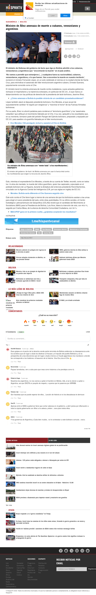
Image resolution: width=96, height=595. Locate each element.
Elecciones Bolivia (60, 229)
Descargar (68, 42)
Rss (39, 572)
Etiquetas (9, 229)
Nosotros (41, 565)
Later (53, 15)
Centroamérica (11, 586)
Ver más (9, 505)
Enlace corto (11, 238)
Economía (20, 565)
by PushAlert (30, 18)
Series (30, 565)
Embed (80, 49)
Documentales (32, 579)
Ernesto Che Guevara (28, 232)
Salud (19, 572)
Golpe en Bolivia (26, 229)
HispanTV (14, 7)
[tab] (27, 440)
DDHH (37, 229)
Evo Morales (46, 229)
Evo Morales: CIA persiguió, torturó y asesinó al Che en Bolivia (38, 123)
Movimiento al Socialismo (78, 229)
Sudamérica (11, 22)
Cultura (19, 574)
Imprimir (70, 49)
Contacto (41, 567)
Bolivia (23, 22)
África (8, 574)
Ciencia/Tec (21, 567)
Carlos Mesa (48, 232)
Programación (84, 1)
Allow (65, 15)
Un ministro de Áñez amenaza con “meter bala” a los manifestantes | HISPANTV (37, 166)
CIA (39, 232)
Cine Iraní (31, 567)
